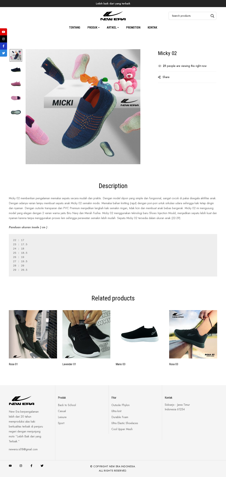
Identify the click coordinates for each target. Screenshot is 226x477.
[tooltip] (3, 31)
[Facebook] (31, 465)
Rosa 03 (173, 364)
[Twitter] (42, 465)
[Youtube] (10, 465)
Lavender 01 (69, 364)
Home (81, 10)
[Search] (212, 16)
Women (126, 10)
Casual (111, 10)
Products (96, 10)
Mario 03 (120, 364)
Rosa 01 (13, 364)
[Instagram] (20, 465)
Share (166, 77)
